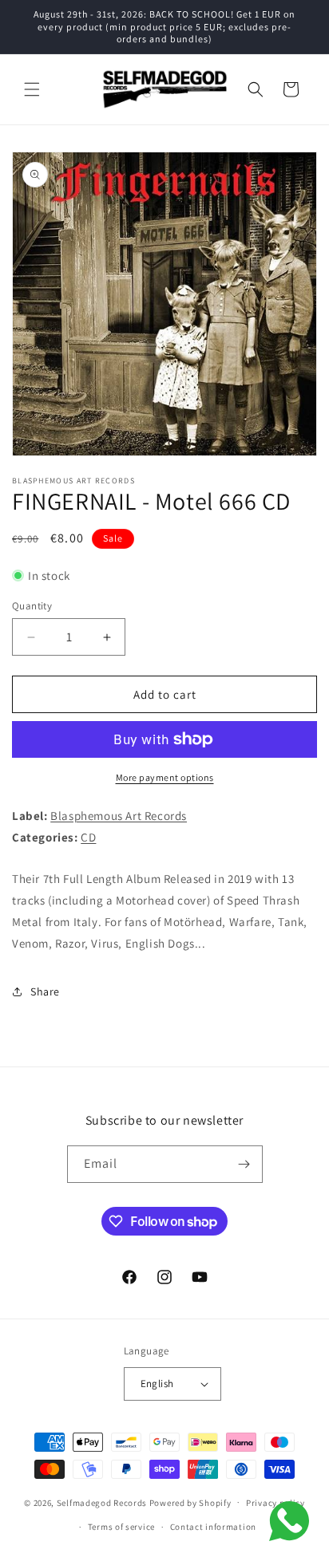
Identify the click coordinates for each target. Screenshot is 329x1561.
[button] (32, 89)
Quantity (32, 606)
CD (88, 837)
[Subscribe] (244, 1164)
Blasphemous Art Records (118, 815)
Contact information (213, 1526)
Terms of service (121, 1526)
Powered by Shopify (190, 1502)
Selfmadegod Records (102, 1502)
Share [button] (45, 991)
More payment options (165, 777)
